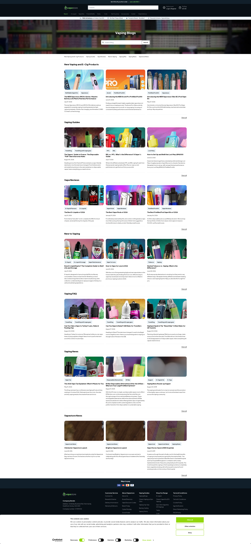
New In (66, 14)
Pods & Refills (91, 14)
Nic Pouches (115, 14)
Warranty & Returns (111, 506)
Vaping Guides (90, 56)
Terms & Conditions (179, 499)
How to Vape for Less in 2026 (116, 240)
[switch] (101, 540)
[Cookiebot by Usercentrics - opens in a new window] (57, 540)
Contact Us (108, 496)
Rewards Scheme (110, 499)
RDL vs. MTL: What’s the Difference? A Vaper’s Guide (125, 128)
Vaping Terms (143, 511)
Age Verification (178, 506)
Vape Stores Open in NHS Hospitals (160, 422)
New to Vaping (112, 56)
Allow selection (190, 526)
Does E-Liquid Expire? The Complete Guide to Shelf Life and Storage (83, 241)
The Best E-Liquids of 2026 (74, 186)
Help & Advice (142, 14)
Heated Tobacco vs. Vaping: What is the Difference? (166, 240)
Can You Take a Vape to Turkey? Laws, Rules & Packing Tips (83, 301)
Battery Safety (144, 508)
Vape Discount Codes (129, 502)
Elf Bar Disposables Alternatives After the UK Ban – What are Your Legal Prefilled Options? (124, 359)
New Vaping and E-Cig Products (74, 56)
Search (145, 42)
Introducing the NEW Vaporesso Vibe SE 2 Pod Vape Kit (166, 72)
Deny (190, 533)
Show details (146, 540)
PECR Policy (177, 512)
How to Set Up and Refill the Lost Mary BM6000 (164, 128)
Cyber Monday (127, 509)
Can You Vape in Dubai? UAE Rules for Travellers (123, 300)
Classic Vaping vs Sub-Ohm (146, 500)
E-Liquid (73, 14)
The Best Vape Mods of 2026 (116, 186)
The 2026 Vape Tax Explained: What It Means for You (83, 358)
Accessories (125, 14)
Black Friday (126, 506)
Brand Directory (127, 499)
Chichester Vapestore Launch (75, 422)
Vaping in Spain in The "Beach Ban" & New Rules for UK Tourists (166, 301)
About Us (125, 496)
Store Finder (126, 512)
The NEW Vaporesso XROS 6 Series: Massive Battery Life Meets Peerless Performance (83, 72)
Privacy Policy (177, 496)
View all (184, 118)
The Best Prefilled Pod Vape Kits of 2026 (162, 186)
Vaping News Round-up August (158, 358)
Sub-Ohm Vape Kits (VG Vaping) (162, 506)
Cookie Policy (177, 502)
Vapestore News (144, 56)
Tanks (99, 14)
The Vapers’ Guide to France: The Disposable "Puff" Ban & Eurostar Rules (83, 129)
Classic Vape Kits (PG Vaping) (163, 500)
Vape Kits (81, 14)
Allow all (190, 520)
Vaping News (132, 56)
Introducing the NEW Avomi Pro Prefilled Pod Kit (123, 71)
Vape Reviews (101, 56)
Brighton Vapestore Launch (116, 422)
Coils (105, 14)
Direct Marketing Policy (180, 509)
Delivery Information (111, 502)
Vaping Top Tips (144, 505)
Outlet (133, 14)
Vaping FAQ (122, 56)
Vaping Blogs (143, 496)
